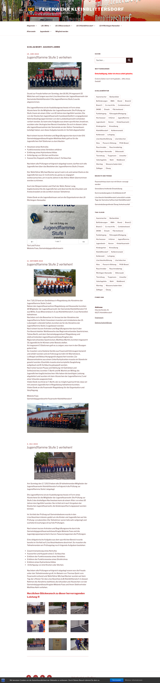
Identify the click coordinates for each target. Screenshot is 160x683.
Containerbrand (124, 105)
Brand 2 (128, 101)
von (58, 241)
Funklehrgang (101, 114)
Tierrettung (100, 156)
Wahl (111, 160)
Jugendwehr (44, 31)
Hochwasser (101, 118)
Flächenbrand (118, 109)
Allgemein (31, 26)
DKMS (98, 109)
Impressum (99, 317)
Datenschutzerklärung (103, 323)
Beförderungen (102, 101)
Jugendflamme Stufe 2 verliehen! (50, 264)
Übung (108, 168)
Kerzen (111, 122)
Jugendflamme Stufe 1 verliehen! (49, 447)
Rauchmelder (101, 147)
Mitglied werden (62, 31)
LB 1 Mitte (45, 26)
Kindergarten (101, 126)
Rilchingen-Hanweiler (104, 151)
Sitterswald (119, 151)
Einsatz (107, 109)
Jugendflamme (123, 118)
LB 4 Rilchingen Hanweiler (109, 26)
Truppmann (112, 156)
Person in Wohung (109, 143)
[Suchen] (129, 60)
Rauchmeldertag (115, 147)
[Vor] (83, 241)
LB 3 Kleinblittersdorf (84, 26)
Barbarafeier (114, 97)
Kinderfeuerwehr (123, 122)
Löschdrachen (120, 139)
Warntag (99, 164)
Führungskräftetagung (117, 114)
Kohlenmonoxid (117, 130)
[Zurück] (32, 241)
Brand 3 (99, 105)
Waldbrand (121, 160)
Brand (119, 101)
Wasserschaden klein (114, 164)
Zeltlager (99, 168)
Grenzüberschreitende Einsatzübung (108, 189)
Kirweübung (113, 126)
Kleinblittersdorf (102, 130)
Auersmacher (101, 97)
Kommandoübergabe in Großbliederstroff (110, 193)
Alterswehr (31, 31)
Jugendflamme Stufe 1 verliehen (49, 57)
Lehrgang (111, 135)
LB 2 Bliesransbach (62, 26)
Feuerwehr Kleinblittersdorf (81, 9)
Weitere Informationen (133, 680)
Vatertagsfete (101, 160)
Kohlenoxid (100, 135)
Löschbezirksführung (104, 139)
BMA (112, 101)
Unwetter (122, 156)
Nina (98, 143)
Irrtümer (112, 118)
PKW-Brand (123, 143)
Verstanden (116, 680)
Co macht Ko (110, 105)
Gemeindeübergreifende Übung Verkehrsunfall (112, 204)
